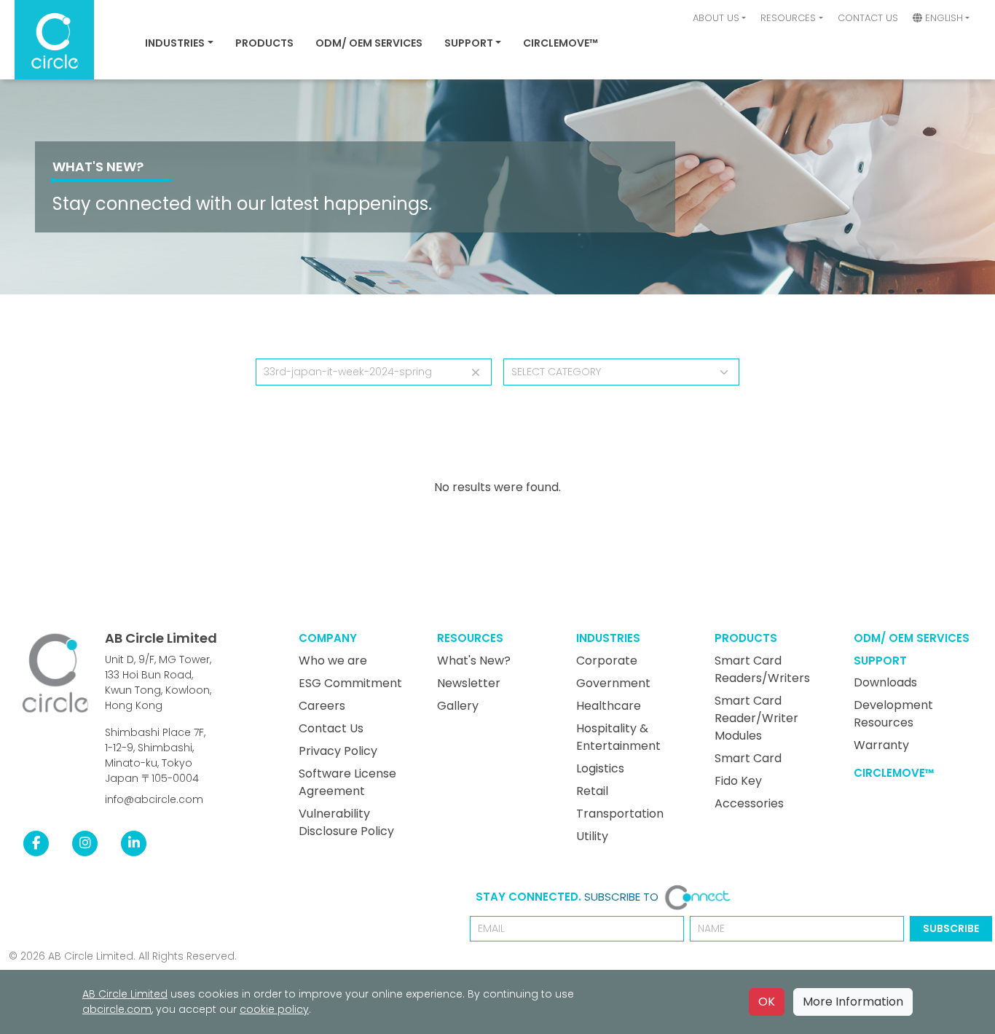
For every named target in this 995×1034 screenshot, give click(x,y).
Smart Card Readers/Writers (762, 669)
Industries (608, 638)
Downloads (885, 682)
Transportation (620, 813)
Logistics (600, 768)
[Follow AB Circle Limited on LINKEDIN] (133, 843)
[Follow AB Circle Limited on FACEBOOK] (36, 843)
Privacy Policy (338, 751)
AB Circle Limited (161, 638)
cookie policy (274, 1009)
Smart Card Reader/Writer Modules (756, 718)
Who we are (333, 660)
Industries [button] (175, 43)
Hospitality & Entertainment (618, 737)
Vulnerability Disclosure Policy (346, 822)
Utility (592, 836)
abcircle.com (117, 1009)
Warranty (881, 745)
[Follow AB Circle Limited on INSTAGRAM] (85, 843)
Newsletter (468, 683)
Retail (592, 791)
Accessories (749, 803)
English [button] (942, 18)
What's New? (97, 166)
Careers (322, 705)
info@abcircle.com (154, 799)
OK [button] (766, 1001)
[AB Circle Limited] (55, 673)
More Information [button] (853, 1001)
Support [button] (468, 43)
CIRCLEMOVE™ (560, 43)
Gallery (458, 705)
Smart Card (748, 758)
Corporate (606, 660)
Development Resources (893, 714)
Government (613, 683)
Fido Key (738, 780)
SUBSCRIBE (951, 928)
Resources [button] (788, 18)
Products (264, 43)
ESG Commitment (350, 683)
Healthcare (608, 705)
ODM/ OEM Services (368, 43)
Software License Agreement (347, 782)
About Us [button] (716, 18)
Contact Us (868, 18)
